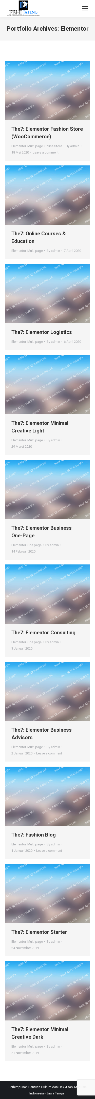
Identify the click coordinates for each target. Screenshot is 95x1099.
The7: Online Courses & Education (38, 237)
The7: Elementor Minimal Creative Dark (39, 1033)
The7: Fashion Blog (33, 835)
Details (54, 90)
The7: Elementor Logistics (41, 332)
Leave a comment (46, 152)
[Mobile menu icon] (85, 8)
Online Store (53, 146)
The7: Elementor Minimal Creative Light (39, 427)
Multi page (35, 146)
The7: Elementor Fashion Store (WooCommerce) (47, 133)
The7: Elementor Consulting (43, 633)
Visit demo (40, 90)
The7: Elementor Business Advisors (41, 734)
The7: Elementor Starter (39, 932)
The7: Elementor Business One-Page (41, 532)
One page (34, 545)
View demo (40, 489)
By (72, 146)
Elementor (18, 146)
